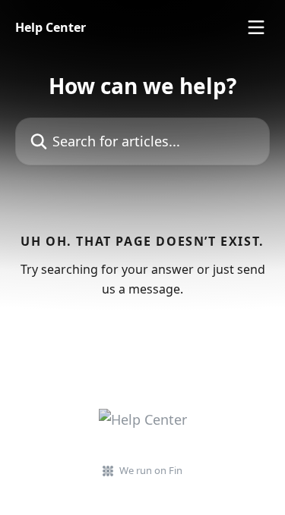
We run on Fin (150, 470)
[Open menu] (256, 27)
